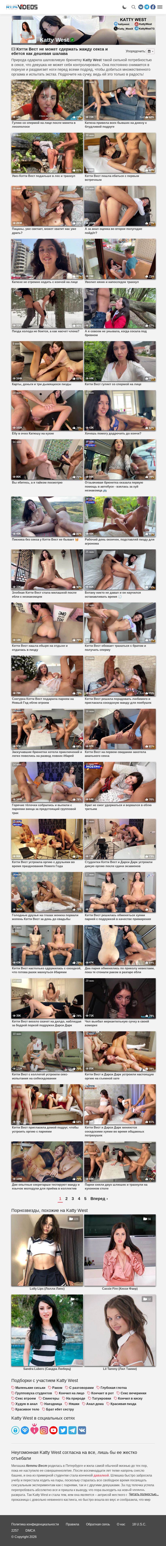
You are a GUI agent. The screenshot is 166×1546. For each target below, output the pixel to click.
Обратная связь (98, 1524)
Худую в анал (26, 1404)
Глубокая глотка (114, 1387)
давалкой (101, 1475)
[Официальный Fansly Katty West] (25, 1431)
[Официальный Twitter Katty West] (63, 1431)
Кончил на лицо (71, 1393)
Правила (72, 1524)
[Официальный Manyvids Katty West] (34, 1429)
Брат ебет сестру (60, 1409)
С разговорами (81, 1387)
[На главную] (20, 7)
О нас (121, 1524)
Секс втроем (25, 1398)
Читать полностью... (144, 1494)
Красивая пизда (123, 1404)
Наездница (53, 1404)
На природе (75, 1398)
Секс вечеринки (133, 1393)
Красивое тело (27, 1409)
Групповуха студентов (33, 1393)
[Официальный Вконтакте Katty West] (82, 1431)
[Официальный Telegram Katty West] (72, 1431)
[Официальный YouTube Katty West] (53, 1431)
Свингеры (51, 1398)
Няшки (74, 1404)
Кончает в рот (102, 1393)
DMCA (30, 1530)
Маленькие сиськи (30, 1387)
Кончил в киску (130, 1398)
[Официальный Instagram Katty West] (44, 1431)
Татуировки (101, 1398)
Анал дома (95, 1404)
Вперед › (99, 1198)
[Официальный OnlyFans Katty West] (15, 1431)
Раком (57, 1387)
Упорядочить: (136, 51)
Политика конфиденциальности (35, 1524)
